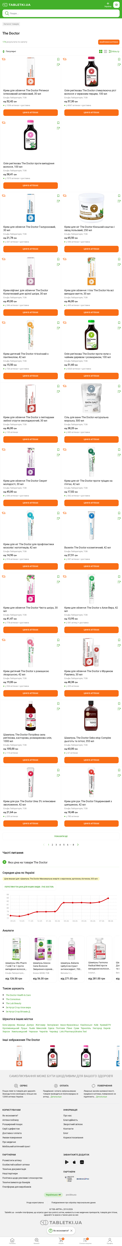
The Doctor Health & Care (18, 995)
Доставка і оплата (12, 1133)
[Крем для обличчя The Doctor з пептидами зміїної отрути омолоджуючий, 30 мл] (30, 398)
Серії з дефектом (11, 1128)
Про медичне (9, 1142)
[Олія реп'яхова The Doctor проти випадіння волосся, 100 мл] (30, 135)
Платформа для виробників (16, 1187)
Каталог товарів (11, 24)
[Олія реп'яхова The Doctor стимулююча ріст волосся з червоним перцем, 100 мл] (91, 72)
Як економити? (10, 1115)
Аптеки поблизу (10, 1120)
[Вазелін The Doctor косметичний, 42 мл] (91, 525)
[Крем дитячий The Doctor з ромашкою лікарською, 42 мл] (30, 652)
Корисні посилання (73, 1137)
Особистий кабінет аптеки (16, 1164)
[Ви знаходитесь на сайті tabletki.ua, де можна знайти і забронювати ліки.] (16, 4)
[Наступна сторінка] (78, 844)
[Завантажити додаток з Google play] (66, 1162)
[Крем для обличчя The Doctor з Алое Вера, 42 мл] (91, 589)
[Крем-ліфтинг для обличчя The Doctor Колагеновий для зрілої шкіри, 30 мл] (31, 271)
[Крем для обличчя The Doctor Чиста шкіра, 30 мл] (31, 589)
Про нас (67, 1115)
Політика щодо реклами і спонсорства (22, 1178)
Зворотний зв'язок (73, 1124)
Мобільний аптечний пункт (16, 1146)
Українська (52, 1194)
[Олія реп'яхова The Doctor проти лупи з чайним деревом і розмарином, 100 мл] (91, 335)
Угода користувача (35, 1203)
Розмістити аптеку (12, 1160)
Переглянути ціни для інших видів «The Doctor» (29, 887)
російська (71, 1194)
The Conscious (13, 999)
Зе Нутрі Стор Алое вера (18, 1007)
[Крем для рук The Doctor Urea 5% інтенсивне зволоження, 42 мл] (30, 782)
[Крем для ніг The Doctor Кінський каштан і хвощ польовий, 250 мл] (91, 208)
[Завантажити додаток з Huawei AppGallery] (82, 1162)
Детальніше (56, 1097)
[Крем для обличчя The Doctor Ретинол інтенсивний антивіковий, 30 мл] (31, 72)
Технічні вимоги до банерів (16, 1182)
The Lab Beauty (13, 1003)
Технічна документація (14, 1169)
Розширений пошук (12, 1124)
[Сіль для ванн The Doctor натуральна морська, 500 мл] (91, 398)
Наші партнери (10, 1173)
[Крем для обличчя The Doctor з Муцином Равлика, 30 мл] (91, 652)
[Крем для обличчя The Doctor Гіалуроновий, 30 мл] (31, 208)
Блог (65, 1133)
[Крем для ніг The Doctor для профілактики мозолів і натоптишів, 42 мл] (30, 525)
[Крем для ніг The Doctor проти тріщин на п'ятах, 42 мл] (91, 462)
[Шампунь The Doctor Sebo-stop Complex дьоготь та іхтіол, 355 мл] (91, 716)
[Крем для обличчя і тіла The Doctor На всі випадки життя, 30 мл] (91, 271)
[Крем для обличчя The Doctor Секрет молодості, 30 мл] (31, 462)
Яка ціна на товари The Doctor (27, 862)
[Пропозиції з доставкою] (4, 59)
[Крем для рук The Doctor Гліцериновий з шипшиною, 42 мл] (91, 782)
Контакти (68, 1128)
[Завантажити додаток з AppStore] (74, 1162)
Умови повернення (12, 1137)
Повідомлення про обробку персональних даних (73, 1203)
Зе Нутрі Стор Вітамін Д (18, 1011)
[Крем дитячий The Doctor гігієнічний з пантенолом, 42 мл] (30, 335)
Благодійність (70, 1120)
